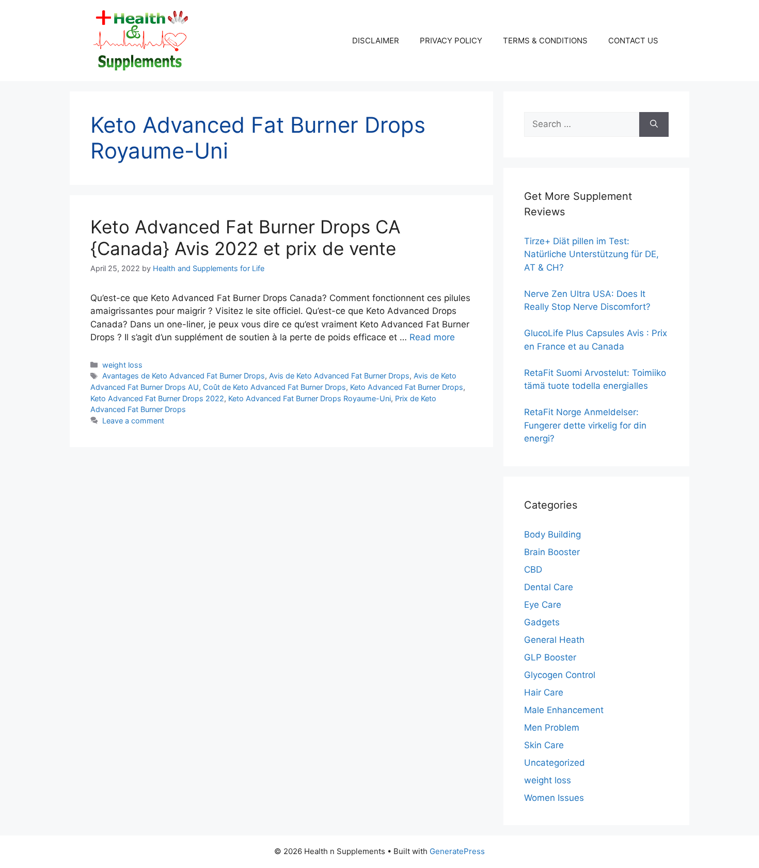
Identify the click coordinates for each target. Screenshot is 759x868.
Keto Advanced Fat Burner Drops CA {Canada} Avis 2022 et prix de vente (245, 237)
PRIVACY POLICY (451, 40)
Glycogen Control (559, 675)
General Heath (554, 640)
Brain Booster (552, 552)
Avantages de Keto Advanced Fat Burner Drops (183, 375)
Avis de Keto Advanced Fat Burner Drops (339, 375)
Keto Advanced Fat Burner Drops (406, 387)
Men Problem (551, 727)
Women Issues (554, 798)
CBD (533, 569)
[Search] (654, 124)
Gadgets (542, 622)
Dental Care (548, 587)
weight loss (122, 364)
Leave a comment (133, 420)
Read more (432, 337)
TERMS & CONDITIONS (545, 40)
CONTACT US (633, 40)
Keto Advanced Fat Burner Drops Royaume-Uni (309, 398)
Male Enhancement (564, 710)
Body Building (552, 534)
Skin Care (544, 745)
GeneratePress (457, 851)
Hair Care (543, 692)
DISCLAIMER (375, 40)
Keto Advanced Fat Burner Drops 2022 (157, 398)
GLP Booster (550, 657)
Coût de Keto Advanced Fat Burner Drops (274, 387)
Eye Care (542, 604)
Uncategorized (554, 762)
